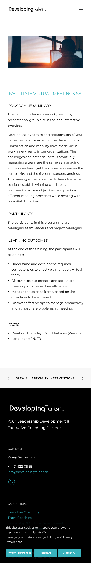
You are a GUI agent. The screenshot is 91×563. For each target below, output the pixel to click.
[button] (81, 9)
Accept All (69, 552)
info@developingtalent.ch (28, 472)
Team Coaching (20, 518)
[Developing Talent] (28, 9)
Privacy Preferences (19, 552)
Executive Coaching (23, 512)
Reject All (45, 552)
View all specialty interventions (45, 378)
